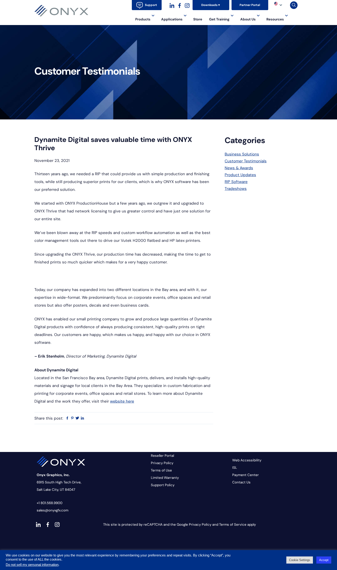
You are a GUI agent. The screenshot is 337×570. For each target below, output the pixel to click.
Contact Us (241, 482)
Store (197, 19)
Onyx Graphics (61, 11)
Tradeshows (236, 188)
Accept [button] (324, 560)
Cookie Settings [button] (299, 560)
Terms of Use (161, 470)
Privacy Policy (162, 463)
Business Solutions (242, 154)
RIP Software (236, 181)
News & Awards (239, 167)
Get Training (219, 19)
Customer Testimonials (246, 161)
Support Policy (162, 485)
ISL (234, 467)
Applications (171, 19)
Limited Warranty (165, 477)
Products (142, 19)
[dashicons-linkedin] (172, 5)
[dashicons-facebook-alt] (179, 5)
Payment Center (245, 475)
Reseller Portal (162, 455)
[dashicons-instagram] (187, 5)
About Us (248, 19)
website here (122, 401)
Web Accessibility (246, 460)
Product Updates (240, 174)
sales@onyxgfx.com (52, 510)
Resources (275, 19)
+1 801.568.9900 (49, 503)
